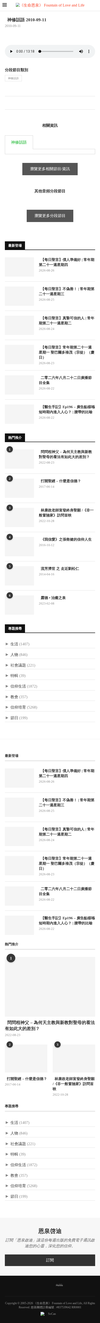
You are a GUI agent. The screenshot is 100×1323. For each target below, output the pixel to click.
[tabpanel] (50, 151)
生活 (14, 644)
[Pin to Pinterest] (18, 104)
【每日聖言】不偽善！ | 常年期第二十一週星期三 (66, 291)
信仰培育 (18, 707)
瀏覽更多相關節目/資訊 (50, 169)
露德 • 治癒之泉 (52, 598)
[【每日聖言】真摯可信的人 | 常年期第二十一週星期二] (19, 325)
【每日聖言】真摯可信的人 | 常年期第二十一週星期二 (66, 320)
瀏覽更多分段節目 (50, 216)
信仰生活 (18, 686)
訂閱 (50, 1260)
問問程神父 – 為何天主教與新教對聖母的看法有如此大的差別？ (65, 454)
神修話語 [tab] (19, 142)
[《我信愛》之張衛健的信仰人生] (19, 546)
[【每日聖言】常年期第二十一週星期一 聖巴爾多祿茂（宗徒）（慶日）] (19, 354)
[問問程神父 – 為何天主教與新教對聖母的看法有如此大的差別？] (19, 459)
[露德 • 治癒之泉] (19, 605)
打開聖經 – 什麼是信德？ (60, 481)
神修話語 (13, 78)
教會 (14, 697)
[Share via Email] (24, 104)
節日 (14, 718)
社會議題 (18, 665)
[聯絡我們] (67, 1285)
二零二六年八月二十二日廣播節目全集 (65, 380)
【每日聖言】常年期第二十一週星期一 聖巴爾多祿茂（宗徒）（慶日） (66, 352)
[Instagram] (44, 1285)
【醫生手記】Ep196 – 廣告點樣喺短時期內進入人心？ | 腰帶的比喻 (67, 409)
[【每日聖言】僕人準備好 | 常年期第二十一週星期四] (19, 267)
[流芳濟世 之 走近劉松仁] (19, 575)
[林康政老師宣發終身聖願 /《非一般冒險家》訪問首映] (19, 517)
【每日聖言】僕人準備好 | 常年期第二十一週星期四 (66, 262)
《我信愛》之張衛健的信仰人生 (65, 539)
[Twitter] (38, 1285)
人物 (14, 655)
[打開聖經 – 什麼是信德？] (19, 488)
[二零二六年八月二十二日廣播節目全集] (19, 385)
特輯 (14, 676)
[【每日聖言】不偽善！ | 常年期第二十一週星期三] (19, 296)
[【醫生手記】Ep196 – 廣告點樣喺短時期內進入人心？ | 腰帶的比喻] (19, 414)
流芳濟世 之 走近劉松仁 (59, 569)
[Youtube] (51, 1285)
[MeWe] (59, 1286)
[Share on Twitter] (13, 104)
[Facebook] (32, 1285)
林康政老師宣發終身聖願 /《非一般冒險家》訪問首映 (66, 512)
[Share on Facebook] (8, 104)
